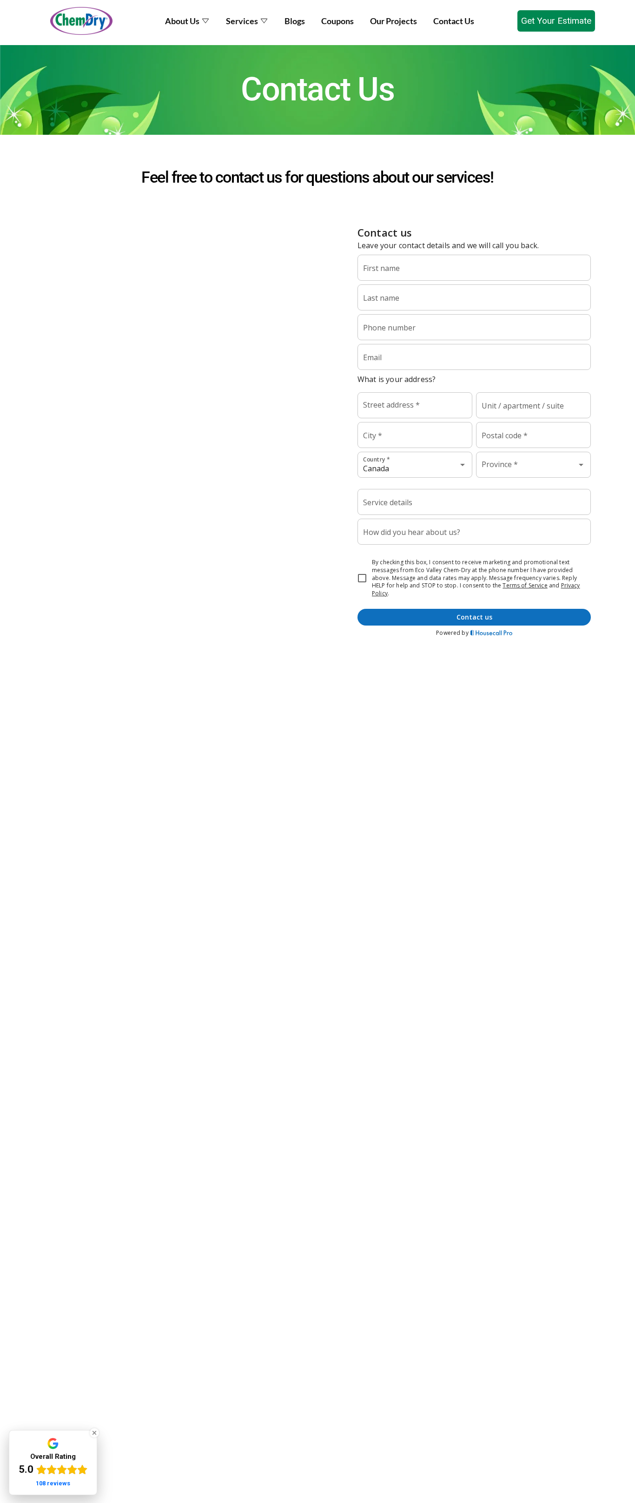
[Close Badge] (94, 1432)
